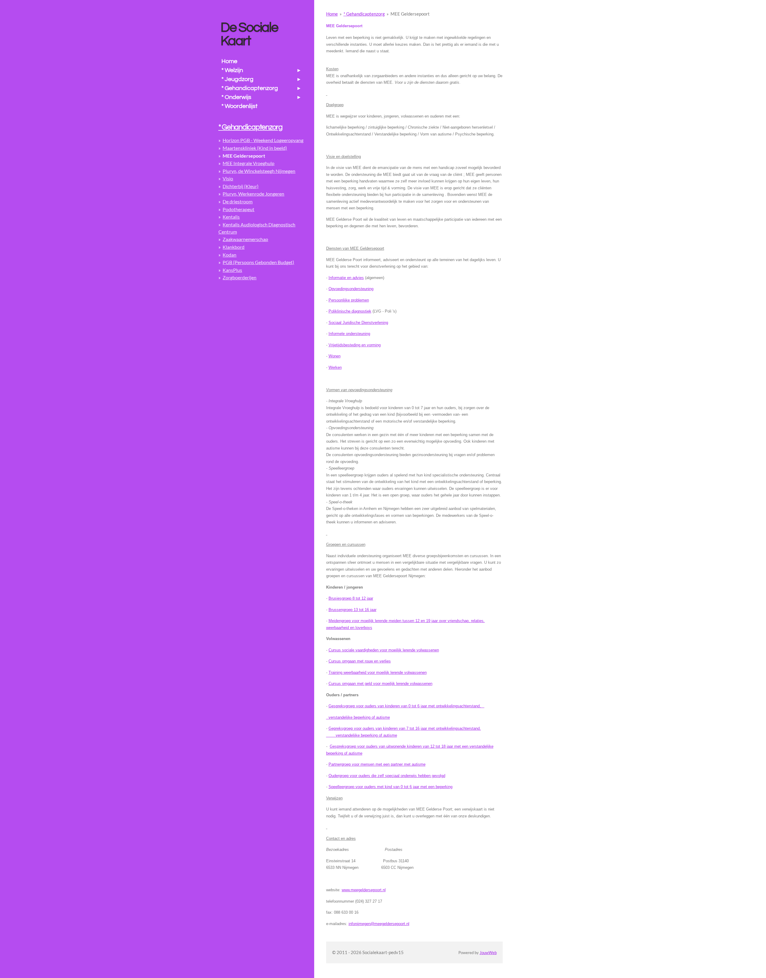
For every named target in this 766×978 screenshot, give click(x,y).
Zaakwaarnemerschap (245, 239)
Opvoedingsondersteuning (351, 289)
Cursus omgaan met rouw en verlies (360, 661)
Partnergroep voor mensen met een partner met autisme (377, 764)
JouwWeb (488, 952)
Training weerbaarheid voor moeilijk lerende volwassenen (378, 672)
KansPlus (232, 270)
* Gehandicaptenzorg (364, 13)
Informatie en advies (346, 277)
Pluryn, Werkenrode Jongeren (253, 193)
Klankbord (233, 247)
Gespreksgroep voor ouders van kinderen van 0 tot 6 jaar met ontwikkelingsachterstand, (406, 706)
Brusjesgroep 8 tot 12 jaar (351, 598)
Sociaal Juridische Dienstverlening (358, 322)
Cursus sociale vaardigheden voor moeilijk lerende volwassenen (384, 650)
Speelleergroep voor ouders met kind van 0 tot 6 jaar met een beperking (390, 786)
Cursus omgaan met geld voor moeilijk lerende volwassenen (380, 683)
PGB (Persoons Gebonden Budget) (258, 262)
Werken (335, 367)
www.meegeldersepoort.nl (364, 890)
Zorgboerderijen (239, 277)
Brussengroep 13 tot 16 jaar (352, 609)
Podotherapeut (238, 209)
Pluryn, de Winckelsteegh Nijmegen (259, 171)
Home (332, 13)
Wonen (335, 356)
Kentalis (231, 217)
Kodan (229, 255)
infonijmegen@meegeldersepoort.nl (379, 923)
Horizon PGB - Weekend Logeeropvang (263, 140)
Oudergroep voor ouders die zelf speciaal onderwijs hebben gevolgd (387, 775)
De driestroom (238, 201)
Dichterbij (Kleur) (241, 186)
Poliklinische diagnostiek (350, 311)
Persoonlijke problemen (349, 300)
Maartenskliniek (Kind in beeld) (255, 148)
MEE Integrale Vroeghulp (248, 163)
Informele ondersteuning (349, 333)
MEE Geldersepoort (410, 13)
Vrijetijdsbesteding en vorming (355, 345)
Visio (228, 178)
